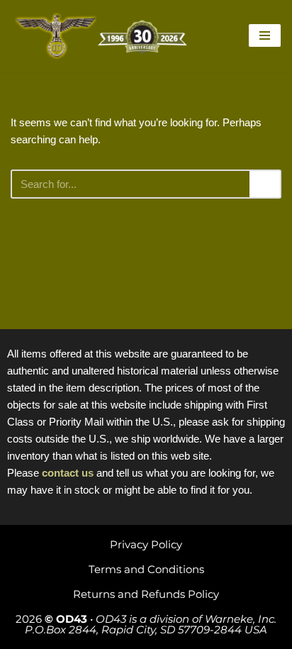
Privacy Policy (146, 544)
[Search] (265, 184)
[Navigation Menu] (264, 35)
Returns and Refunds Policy (146, 594)
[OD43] (103, 36)
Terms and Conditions (146, 569)
